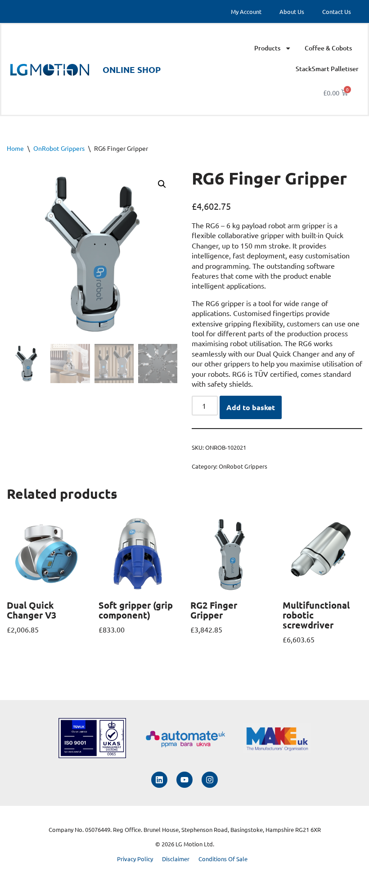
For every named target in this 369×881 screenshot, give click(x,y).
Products (267, 48)
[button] (162, 184)
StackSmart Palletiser (327, 68)
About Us (291, 11)
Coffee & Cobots (328, 48)
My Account (246, 11)
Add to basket (250, 407)
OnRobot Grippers (59, 148)
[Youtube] (184, 780)
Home (15, 148)
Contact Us (336, 11)
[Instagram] (210, 780)
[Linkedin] (159, 780)
